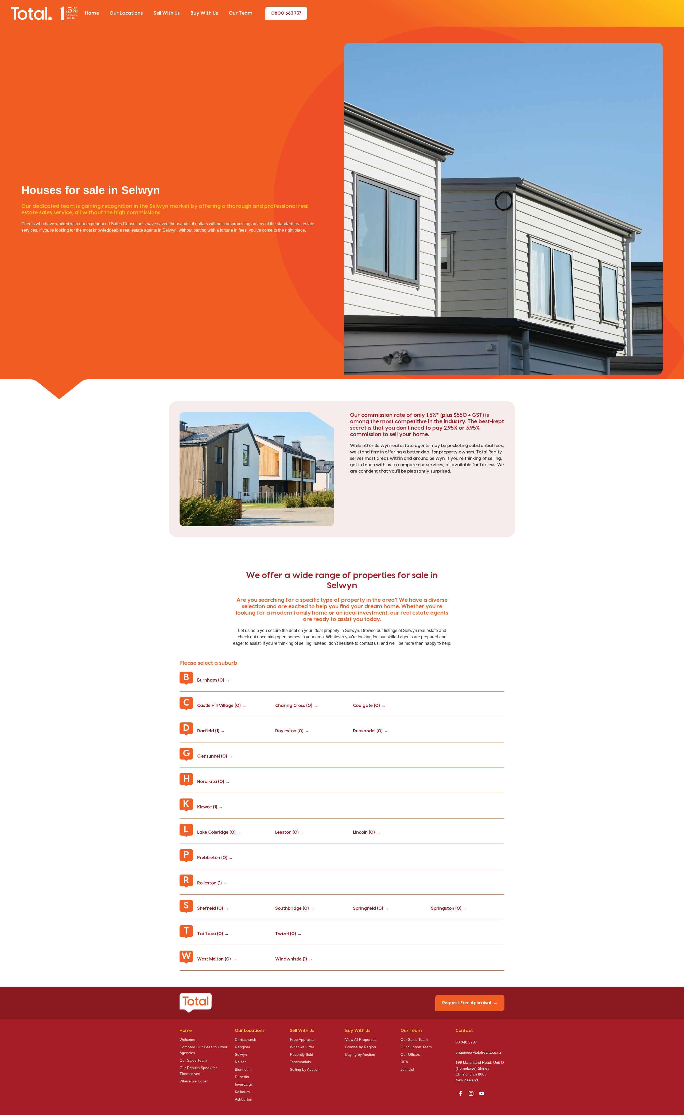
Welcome (187, 1039)
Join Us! (407, 1069)
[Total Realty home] (44, 13)
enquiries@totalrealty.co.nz (478, 1052)
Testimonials (300, 1062)
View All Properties (360, 1039)
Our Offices (410, 1054)
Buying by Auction (360, 1054)
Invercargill (244, 1084)
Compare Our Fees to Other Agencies (203, 1050)
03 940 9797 (466, 1042)
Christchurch (245, 1039)
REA (404, 1062)
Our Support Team (416, 1047)
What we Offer (302, 1047)
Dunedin (242, 1077)
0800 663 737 (286, 13)
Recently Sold (301, 1054)
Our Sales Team (193, 1060)
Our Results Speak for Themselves (198, 1071)
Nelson (241, 1062)
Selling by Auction (305, 1069)
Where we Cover (194, 1081)
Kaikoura (242, 1092)
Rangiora (242, 1047)
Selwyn (241, 1054)
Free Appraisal (302, 1039)
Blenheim (243, 1069)
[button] (92, 13)
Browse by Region (360, 1047)
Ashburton (243, 1099)
